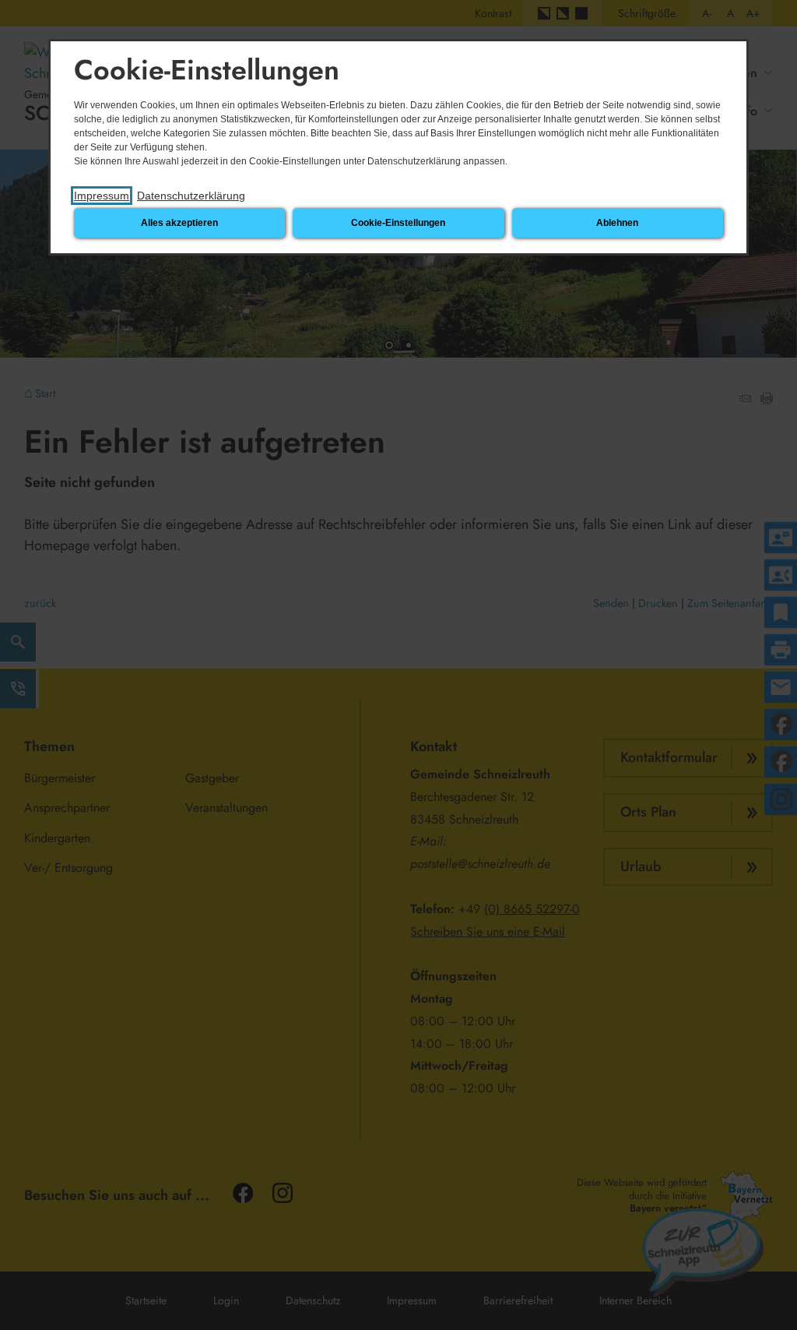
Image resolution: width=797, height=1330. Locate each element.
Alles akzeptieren (179, 222)
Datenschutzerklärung (191, 195)
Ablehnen (617, 222)
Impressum (101, 195)
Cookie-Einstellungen (398, 222)
